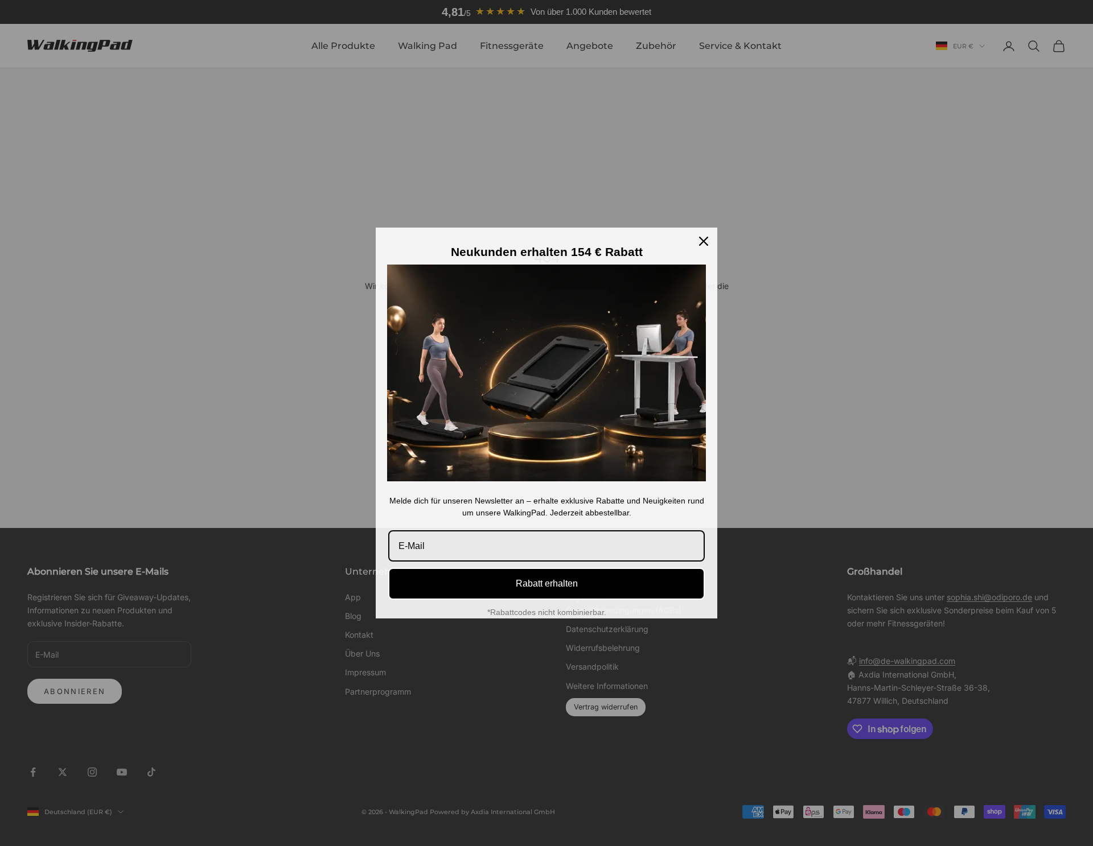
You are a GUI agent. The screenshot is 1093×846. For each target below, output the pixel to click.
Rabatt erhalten (547, 583)
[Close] (703, 241)
